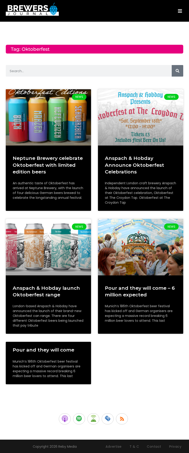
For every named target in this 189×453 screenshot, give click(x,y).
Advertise (114, 446)
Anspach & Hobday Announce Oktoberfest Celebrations (134, 165)
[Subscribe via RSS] (122, 418)
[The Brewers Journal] (32, 8)
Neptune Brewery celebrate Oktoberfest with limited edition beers (48, 165)
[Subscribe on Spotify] (79, 418)
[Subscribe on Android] (93, 418)
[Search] (177, 71)
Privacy (175, 446)
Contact (154, 446)
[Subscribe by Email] (108, 418)
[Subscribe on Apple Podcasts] (65, 418)
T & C (134, 446)
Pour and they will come (43, 350)
